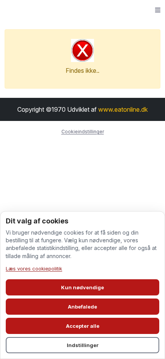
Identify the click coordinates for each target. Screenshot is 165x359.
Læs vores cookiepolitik (34, 268)
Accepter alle (82, 326)
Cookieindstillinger (82, 131)
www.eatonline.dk (123, 109)
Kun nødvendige (82, 287)
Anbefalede (82, 307)
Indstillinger (83, 345)
